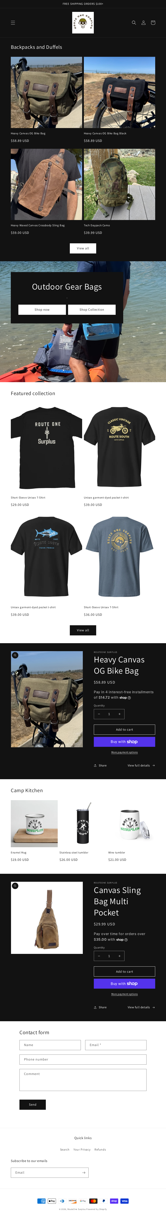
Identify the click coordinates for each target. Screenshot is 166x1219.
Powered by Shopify (96, 1209)
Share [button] (103, 765)
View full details (139, 765)
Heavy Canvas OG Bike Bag (28, 133)
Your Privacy (81, 1149)
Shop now (42, 309)
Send (33, 1104)
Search (65, 1149)
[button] (13, 22)
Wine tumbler (116, 852)
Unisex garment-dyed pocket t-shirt (106, 497)
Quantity (99, 705)
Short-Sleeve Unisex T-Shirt (28, 497)
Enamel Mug (19, 852)
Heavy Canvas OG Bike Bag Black (105, 133)
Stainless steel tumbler (73, 852)
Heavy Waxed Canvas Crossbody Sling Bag (38, 225)
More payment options (124, 752)
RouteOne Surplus (76, 1209)
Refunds (100, 1149)
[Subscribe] (83, 1173)
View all (83, 248)
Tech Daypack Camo (97, 225)
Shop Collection (92, 309)
